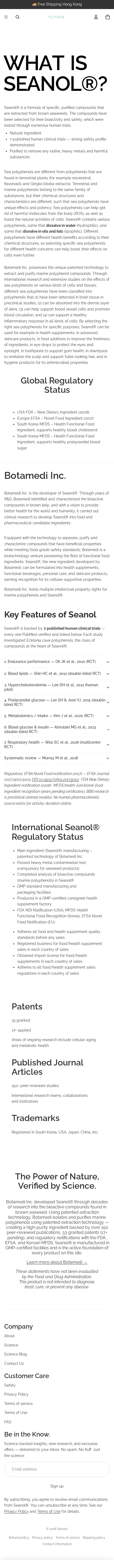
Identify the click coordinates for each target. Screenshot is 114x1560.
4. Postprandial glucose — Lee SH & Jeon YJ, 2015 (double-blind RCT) (55, 702)
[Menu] (6, 17)
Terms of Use (15, 1412)
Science (11, 1345)
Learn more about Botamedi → (57, 1262)
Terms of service (18, 1403)
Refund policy (19, 1538)
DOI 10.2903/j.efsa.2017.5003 (55, 779)
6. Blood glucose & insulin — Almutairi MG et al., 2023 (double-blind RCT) (50, 729)
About (9, 1336)
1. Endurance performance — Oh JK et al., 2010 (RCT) (50, 661)
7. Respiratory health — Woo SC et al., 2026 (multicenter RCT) (52, 744)
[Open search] (17, 17)
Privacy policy (42, 1538)
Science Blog (15, 1354)
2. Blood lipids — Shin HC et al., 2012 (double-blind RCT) (52, 673)
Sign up (57, 1486)
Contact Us (14, 1363)
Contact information (57, 1544)
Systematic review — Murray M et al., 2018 (41, 758)
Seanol (62, 1529)
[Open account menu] (96, 17)
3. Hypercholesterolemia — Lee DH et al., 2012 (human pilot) (51, 687)
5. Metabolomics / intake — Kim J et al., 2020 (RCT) (49, 716)
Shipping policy (94, 1538)
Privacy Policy (16, 1394)
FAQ (7, 1422)
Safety (10, 1385)
